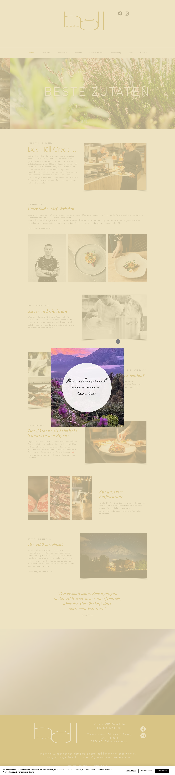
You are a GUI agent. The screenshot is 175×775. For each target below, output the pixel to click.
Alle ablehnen (146, 770)
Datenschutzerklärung (25, 772)
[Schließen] (171, 770)
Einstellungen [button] (131, 770)
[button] (118, 341)
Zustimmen (162, 770)
